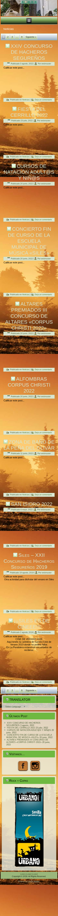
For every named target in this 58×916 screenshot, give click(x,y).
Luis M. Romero (33, 881)
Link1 (22, 874)
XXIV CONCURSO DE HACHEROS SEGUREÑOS (32, 52)
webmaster (46, 64)
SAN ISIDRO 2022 (31, 504)
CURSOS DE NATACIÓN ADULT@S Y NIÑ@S (29, 172)
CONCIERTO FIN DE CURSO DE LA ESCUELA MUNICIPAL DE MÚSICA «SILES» (29, 241)
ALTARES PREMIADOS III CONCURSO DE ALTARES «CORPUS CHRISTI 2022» (29, 316)
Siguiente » (31, 37)
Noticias (25, 100)
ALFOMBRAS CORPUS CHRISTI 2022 (29, 385)
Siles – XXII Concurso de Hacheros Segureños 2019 (29, 561)
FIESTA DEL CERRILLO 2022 (21, 727)
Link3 (35, 874)
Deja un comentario (43, 100)
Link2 (29, 874)
